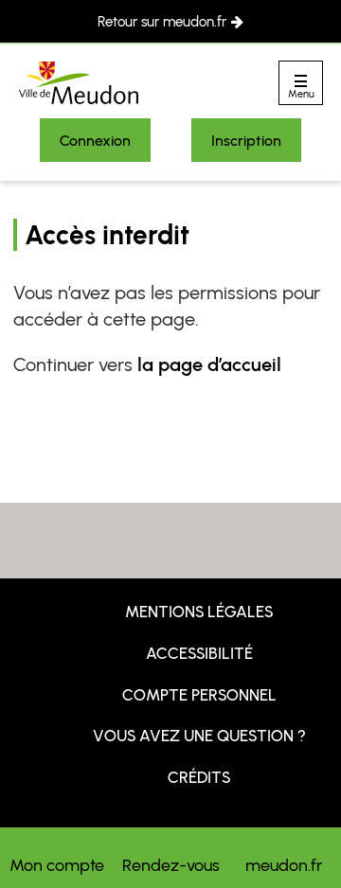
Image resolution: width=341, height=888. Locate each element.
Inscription (246, 141)
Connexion (95, 141)
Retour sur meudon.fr (162, 21)
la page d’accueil (209, 364)
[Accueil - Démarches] (78, 83)
